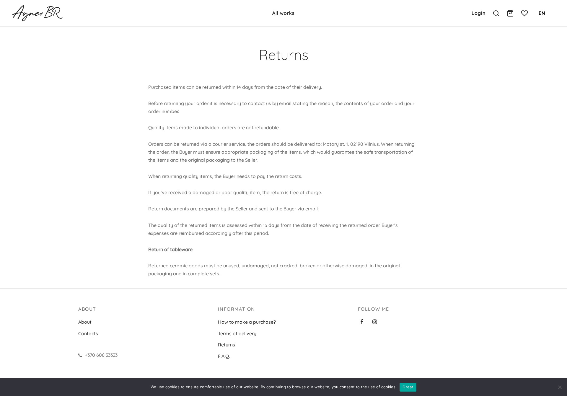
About (85, 322)
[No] (560, 387)
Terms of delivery (237, 333)
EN (542, 13)
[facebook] (362, 322)
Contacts (88, 333)
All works (283, 13)
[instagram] (374, 322)
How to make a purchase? (247, 322)
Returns (226, 345)
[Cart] (510, 13)
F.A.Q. (224, 356)
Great (408, 386)
